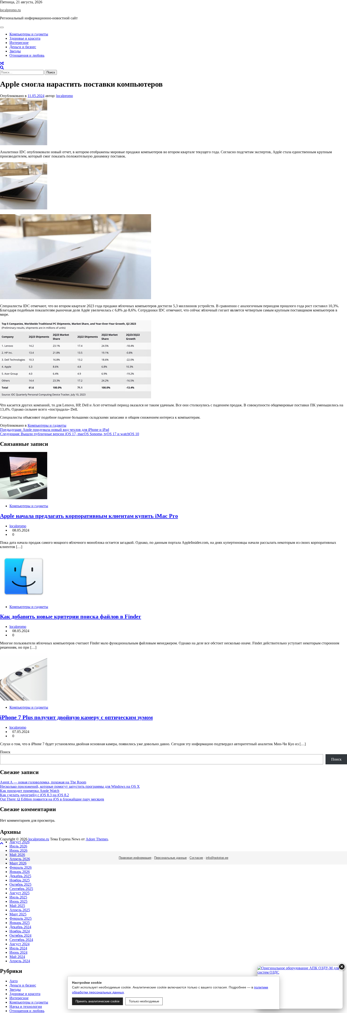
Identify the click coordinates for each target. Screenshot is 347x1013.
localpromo (64, 96)
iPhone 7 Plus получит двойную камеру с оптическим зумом (76, 717)
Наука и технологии (25, 1006)
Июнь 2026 (18, 850)
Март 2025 (17, 914)
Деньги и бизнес (22, 47)
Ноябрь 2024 (19, 931)
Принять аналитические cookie (97, 1001)
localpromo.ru (10, 10)
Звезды (15, 51)
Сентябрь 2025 (21, 889)
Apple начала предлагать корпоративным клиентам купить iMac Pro (89, 516)
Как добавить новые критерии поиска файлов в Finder (70, 616)
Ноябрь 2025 (19, 880)
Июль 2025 (18, 897)
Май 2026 (17, 855)
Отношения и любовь (26, 55)
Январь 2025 (19, 923)
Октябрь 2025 (20, 884)
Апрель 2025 (19, 910)
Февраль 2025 (20, 918)
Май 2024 (17, 957)
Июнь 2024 (18, 952)
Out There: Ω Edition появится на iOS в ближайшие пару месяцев (52, 799)
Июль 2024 (18, 948)
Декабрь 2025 (20, 876)
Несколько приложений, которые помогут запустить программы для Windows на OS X (70, 786)
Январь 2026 (19, 872)
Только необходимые (144, 1001)
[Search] (2, 68)
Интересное (19, 43)
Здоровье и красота (24, 38)
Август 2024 (19, 944)
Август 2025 (19, 893)
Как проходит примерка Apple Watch (29, 791)
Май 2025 (17, 906)
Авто (13, 981)
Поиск (5, 752)
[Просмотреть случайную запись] (2, 63)
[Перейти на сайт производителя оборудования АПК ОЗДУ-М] (300, 987)
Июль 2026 (18, 846)
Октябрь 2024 (20, 935)
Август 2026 (19, 842)
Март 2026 (17, 863)
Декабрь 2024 (20, 927)
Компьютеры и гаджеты (28, 34)
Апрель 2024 (19, 961)
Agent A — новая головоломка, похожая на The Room (43, 782)
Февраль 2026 (20, 867)
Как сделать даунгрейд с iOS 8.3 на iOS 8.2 (34, 795)
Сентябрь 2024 (21, 940)
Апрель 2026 (19, 859)
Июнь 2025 (18, 901)
